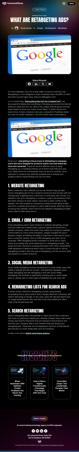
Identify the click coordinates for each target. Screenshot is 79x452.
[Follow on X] (45, 431)
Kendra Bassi (26, 28)
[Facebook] (29, 84)
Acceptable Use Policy (57, 445)
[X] (43, 84)
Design (40, 28)
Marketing (62, 28)
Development (50, 28)
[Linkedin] (36, 84)
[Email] (49, 84)
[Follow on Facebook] (33, 431)
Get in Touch (39, 418)
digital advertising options (38, 333)
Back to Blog (40, 9)
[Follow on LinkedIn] (41, 431)
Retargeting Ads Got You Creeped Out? (43, 101)
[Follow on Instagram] (37, 431)
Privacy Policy (44, 445)
